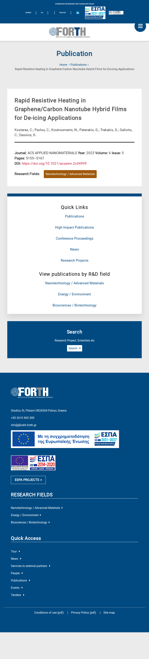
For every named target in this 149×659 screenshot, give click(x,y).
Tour (14, 551)
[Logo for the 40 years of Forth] (116, 12)
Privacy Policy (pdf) (84, 612)
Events (15, 587)
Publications (79, 64)
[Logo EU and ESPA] (95, 13)
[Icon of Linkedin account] (78, 13)
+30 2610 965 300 (22, 418)
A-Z (42, 12)
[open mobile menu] (140, 26)
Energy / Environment (74, 294)
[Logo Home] (74, 32)
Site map (109, 612)
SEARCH (28, 12)
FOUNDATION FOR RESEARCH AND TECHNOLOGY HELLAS (74, 4)
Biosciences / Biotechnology (74, 305)
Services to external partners (29, 566)
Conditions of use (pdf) (49, 612)
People (15, 573)
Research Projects (74, 260)
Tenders (16, 595)
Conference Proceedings (74, 238)
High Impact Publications (74, 227)
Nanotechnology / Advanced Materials (74, 283)
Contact (62, 12)
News (74, 249)
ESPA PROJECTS (27, 480)
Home (63, 64)
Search (73, 348)
